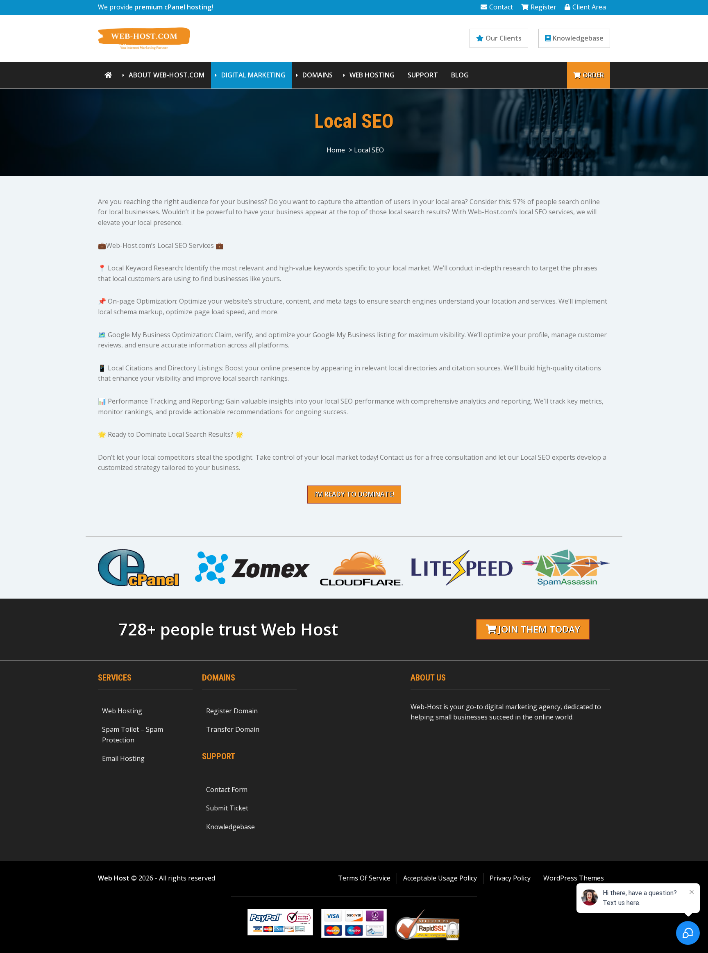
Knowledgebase (578, 38)
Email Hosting (123, 758)
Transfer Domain (232, 729)
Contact (501, 6)
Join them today (539, 629)
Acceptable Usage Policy (440, 878)
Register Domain (232, 710)
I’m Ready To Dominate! (354, 494)
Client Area (589, 6)
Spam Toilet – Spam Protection (132, 734)
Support (423, 74)
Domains (317, 74)
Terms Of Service (364, 878)
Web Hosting (372, 74)
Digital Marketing (253, 74)
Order (593, 74)
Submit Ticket (227, 807)
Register (543, 6)
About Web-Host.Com (166, 74)
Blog (460, 74)
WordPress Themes (573, 878)
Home (336, 149)
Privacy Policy (510, 878)
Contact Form (226, 789)
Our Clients (504, 38)
